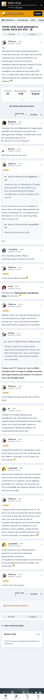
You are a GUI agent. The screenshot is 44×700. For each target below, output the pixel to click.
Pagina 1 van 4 (19, 115)
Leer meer (4, 5)
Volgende (33, 114)
